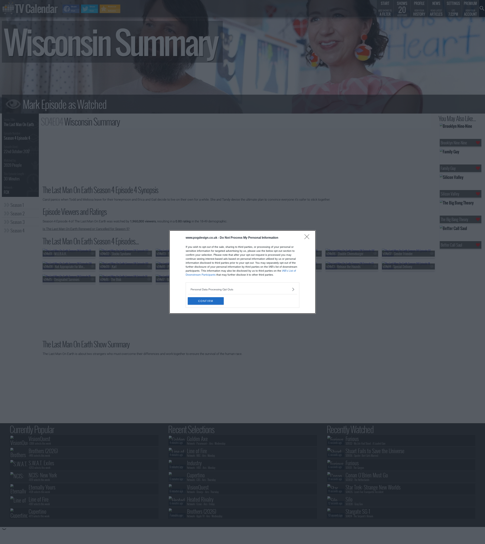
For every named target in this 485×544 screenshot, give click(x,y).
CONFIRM (205, 300)
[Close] (308, 238)
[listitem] (242, 289)
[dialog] (242, 272)
